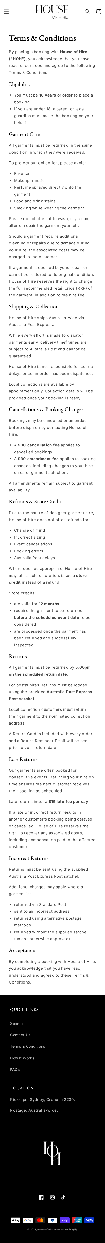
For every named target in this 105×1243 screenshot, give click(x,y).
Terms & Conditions (27, 1046)
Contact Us (20, 1035)
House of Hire (45, 1229)
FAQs (15, 1069)
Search (16, 1023)
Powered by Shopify (66, 1229)
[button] (6, 11)
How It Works (22, 1058)
